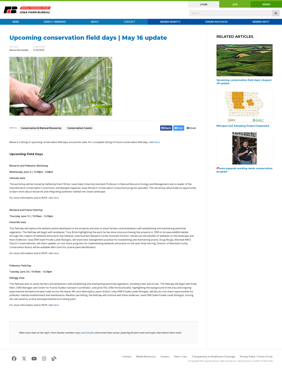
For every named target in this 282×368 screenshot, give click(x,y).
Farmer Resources (216, 21)
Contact (129, 21)
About (95, 21)
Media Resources (146, 356)
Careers (164, 356)
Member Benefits (170, 21)
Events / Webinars (55, 21)
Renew (266, 4)
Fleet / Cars (180, 356)
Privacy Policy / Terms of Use (256, 356)
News (15, 21)
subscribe (85, 332)
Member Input (261, 21)
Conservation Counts (79, 128)
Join (235, 4)
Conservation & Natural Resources (41, 128)
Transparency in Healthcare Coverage (213, 356)
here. (157, 142)
